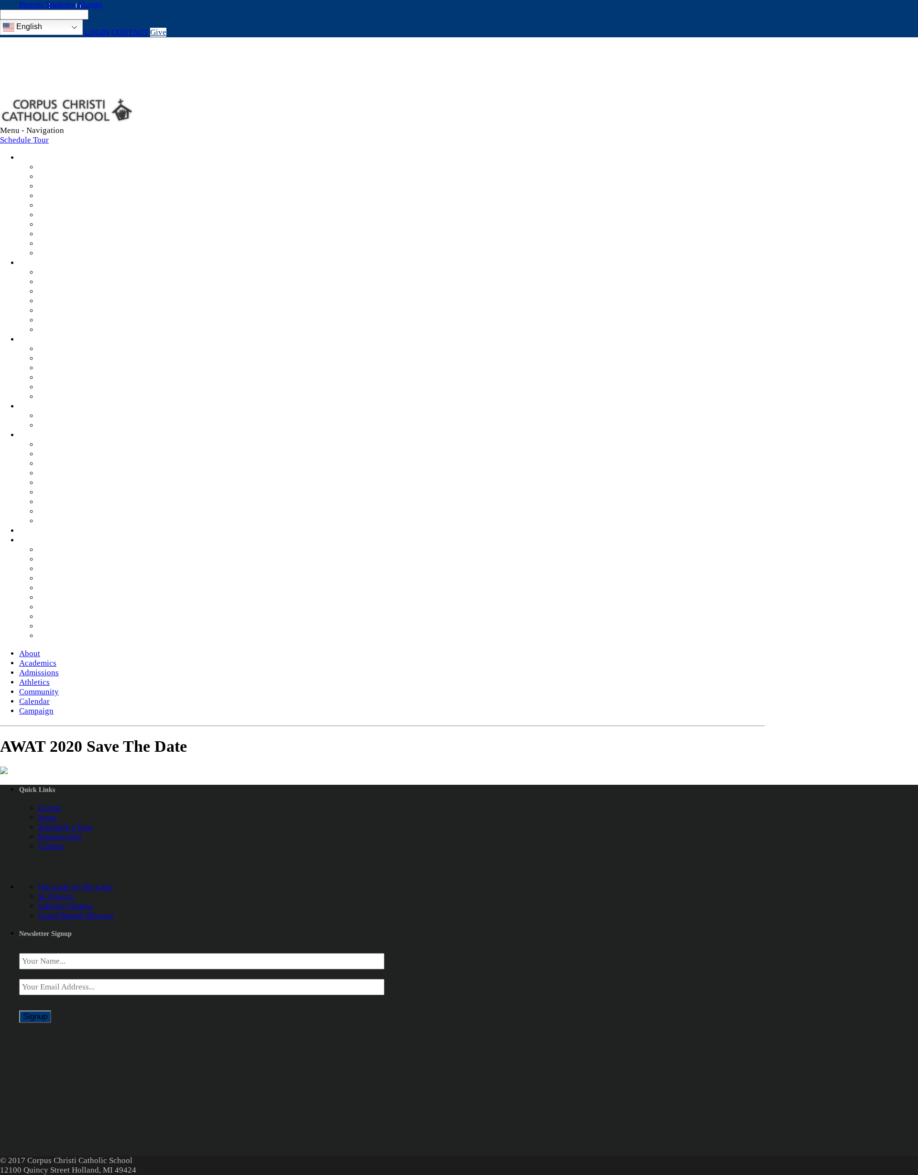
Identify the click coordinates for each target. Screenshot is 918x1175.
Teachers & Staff (66, 176)
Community (32, 435)
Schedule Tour (24, 139)
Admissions (32, 340)
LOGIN (97, 32)
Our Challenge (62, 597)
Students (60, 4)
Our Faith (54, 215)
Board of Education (71, 243)
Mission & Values (68, 167)
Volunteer (54, 511)
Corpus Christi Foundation (83, 635)
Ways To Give (62, 559)
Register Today (63, 387)
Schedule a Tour (65, 827)
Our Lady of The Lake (75, 886)
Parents (31, 4)
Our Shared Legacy (70, 578)
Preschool (55, 272)
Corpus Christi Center (75, 482)
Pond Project (59, 492)
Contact (51, 846)
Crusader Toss (62, 454)
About (26, 158)
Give (158, 32)
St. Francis (56, 896)
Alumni (89, 4)
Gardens (52, 501)
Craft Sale (55, 473)
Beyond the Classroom (76, 301)
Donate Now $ (62, 549)
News (47, 234)
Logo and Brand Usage (77, 521)
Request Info (60, 377)
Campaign (30, 541)
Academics (31, 263)
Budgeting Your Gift (72, 616)
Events (49, 808)
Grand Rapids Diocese (76, 915)
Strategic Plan (61, 186)
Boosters (53, 425)
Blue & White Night (72, 444)
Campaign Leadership (75, 626)
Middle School (63, 291)
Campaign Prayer (67, 568)
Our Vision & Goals (71, 607)
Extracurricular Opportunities (88, 329)
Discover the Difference (79, 348)
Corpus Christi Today (74, 588)
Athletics (29, 407)
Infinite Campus (65, 320)
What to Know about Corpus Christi (98, 396)
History (51, 205)
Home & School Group (76, 463)
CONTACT (129, 32)
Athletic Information (73, 415)
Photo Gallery (61, 253)
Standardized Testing (73, 310)
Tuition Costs (60, 358)
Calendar (29, 531)
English (28, 26)
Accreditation (61, 195)
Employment (59, 224)
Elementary (57, 281)
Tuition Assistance (69, 368)
